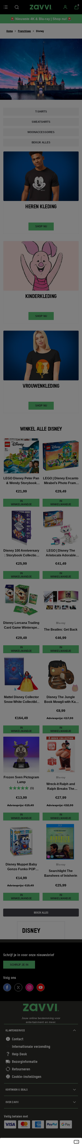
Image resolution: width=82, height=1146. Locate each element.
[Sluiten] (76, 1141)
